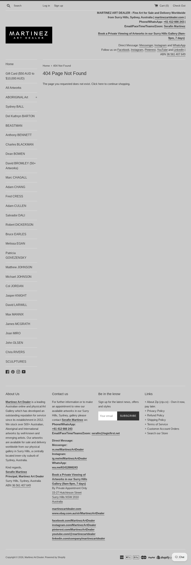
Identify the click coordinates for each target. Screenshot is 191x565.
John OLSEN (14, 342)
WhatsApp (179, 45)
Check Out (179, 5)
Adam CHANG (15, 187)
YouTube (162, 49)
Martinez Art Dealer (34, 557)
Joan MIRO (13, 333)
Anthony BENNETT (19, 135)
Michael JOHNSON (19, 276)
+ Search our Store (156, 433)
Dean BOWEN (15, 153)
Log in (46, 5)
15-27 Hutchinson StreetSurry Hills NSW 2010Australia (67, 497)
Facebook (123, 49)
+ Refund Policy (154, 415)
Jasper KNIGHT (16, 295)
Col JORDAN (15, 286)
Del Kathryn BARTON (20, 116)
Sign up (58, 5)
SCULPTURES (16, 361)
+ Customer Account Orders (162, 428)
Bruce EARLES (16, 234)
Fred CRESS (14, 196)
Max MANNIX (15, 314)
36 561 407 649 (176, 54)
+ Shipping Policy (155, 419)
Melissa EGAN (15, 243)
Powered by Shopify (55, 557)
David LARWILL (16, 304)
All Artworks (13, 87)
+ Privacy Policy (155, 410)
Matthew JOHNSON (19, 267)
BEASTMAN (14, 125)
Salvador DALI (15, 215)
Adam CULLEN (16, 205)
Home (10, 64)
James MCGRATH (18, 323)
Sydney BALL (15, 106)
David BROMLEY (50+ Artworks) (21, 166)
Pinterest (150, 49)
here (101, 83)
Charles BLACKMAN (20, 144)
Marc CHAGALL (16, 177)
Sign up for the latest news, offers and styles (118, 404)
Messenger (146, 45)
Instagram (160, 45)
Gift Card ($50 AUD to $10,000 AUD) (20, 76)
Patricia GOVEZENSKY (16, 255)
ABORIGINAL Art (21, 97)
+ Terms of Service (156, 424)
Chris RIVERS (15, 352)
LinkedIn (179, 49)
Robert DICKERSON (19, 224)
